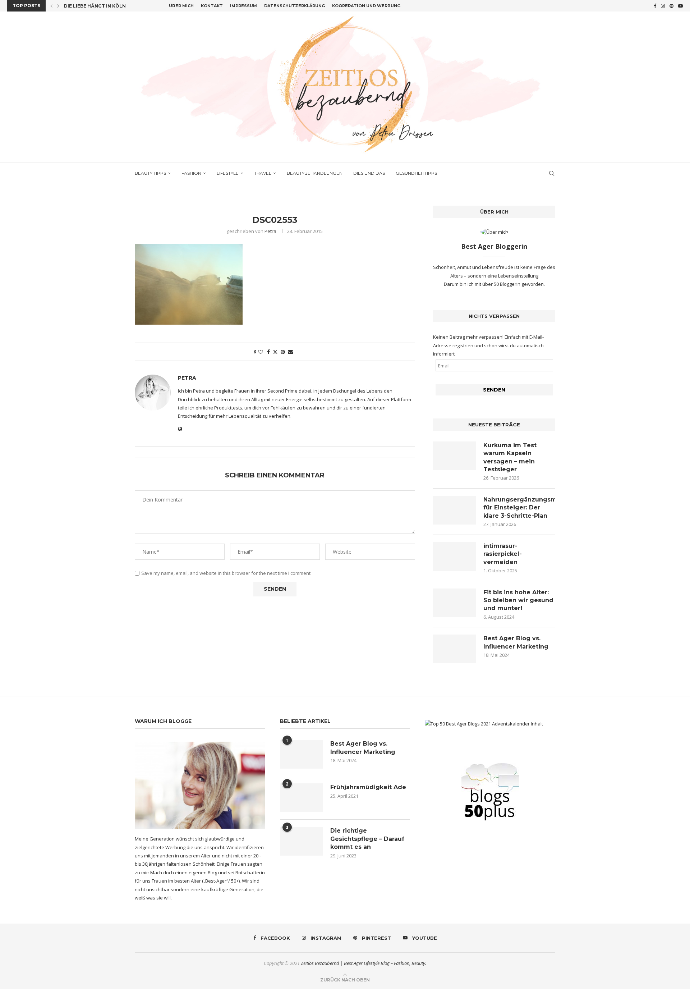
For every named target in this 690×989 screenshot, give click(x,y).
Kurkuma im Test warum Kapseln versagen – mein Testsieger (510, 457)
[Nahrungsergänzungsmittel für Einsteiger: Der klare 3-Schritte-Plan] (454, 510)
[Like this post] (260, 351)
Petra (270, 231)
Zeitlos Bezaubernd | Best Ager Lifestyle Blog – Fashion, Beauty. (363, 963)
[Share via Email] (290, 351)
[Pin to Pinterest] (283, 351)
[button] (51, 6)
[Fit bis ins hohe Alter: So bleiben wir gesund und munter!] (454, 603)
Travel (262, 173)
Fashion (191, 173)
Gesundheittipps (416, 173)
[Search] (551, 173)
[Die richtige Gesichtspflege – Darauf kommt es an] (301, 841)
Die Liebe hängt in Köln (95, 6)
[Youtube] (680, 6)
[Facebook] (655, 6)
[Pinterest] (671, 6)
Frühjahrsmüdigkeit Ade (368, 787)
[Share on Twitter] (275, 351)
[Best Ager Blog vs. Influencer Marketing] (454, 649)
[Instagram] (663, 6)
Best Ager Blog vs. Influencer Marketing (515, 642)
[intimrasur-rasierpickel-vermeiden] (454, 556)
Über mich (181, 5)
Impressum (243, 5)
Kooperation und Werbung (366, 5)
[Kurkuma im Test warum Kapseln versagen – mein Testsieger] (454, 455)
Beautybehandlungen (314, 173)
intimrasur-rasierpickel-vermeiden (502, 554)
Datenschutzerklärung (294, 5)
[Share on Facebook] (268, 351)
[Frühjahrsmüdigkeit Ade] (301, 797)
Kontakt (212, 5)
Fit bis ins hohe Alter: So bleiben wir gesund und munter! (518, 600)
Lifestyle (228, 173)
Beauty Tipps (150, 173)
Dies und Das (369, 173)
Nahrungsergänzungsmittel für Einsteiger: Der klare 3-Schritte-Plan (519, 507)
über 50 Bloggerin (501, 284)
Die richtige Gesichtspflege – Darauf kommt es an (367, 838)
